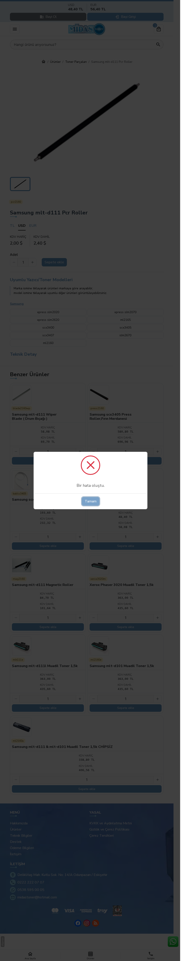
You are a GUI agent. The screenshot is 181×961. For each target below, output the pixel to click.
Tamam (90, 501)
